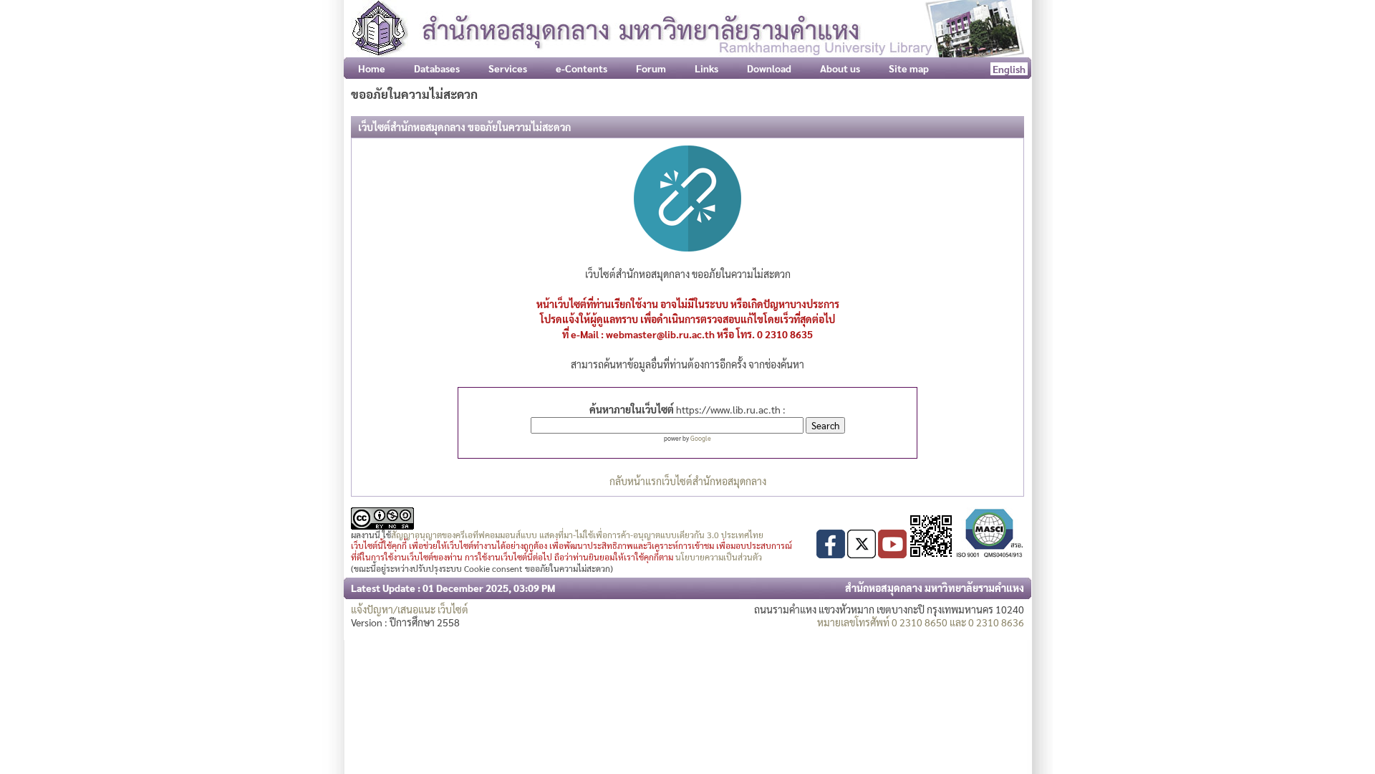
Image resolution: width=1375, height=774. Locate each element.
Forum (651, 68)
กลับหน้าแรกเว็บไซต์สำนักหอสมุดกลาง (687, 480)
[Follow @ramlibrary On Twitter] (861, 554)
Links (706, 68)
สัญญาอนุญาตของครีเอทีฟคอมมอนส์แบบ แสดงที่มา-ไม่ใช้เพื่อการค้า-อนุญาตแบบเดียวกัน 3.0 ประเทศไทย (577, 534)
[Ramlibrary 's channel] (892, 554)
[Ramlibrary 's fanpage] (830, 554)
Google (700, 438)
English (1009, 68)
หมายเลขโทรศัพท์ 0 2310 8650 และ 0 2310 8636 (920, 622)
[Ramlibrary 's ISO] (989, 554)
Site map (909, 68)
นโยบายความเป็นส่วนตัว (718, 557)
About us (840, 68)
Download (769, 68)
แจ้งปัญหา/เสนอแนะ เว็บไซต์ (409, 609)
